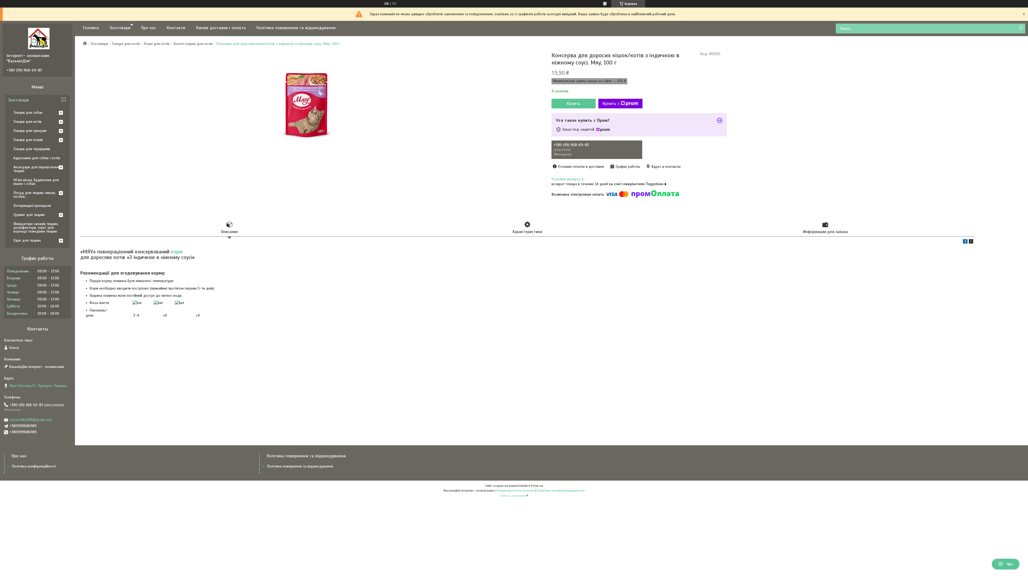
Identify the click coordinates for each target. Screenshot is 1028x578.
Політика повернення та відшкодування (295, 28)
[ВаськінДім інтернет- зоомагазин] (39, 38)
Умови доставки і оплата (221, 28)
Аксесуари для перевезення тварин (36, 169)
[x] (971, 242)
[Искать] (1020, 28)
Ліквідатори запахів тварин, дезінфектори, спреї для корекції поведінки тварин (35, 228)
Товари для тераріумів (31, 149)
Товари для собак (28, 112)
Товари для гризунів (30, 130)
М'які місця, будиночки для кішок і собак (36, 182)
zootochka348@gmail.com (30, 419)
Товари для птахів (28, 140)
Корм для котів (156, 43)
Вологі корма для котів (193, 43)
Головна (91, 28)
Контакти (176, 28)
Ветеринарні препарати (32, 205)
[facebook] (965, 242)
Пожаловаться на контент (515, 490)
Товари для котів (126, 43)
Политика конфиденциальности (561, 490)
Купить (573, 103)
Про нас (148, 28)
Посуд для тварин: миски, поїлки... (34, 195)
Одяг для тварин (27, 240)
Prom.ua (537, 486)
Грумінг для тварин (29, 214)
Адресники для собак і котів (36, 158)
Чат (1009, 564)
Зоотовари (119, 28)
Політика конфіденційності (34, 466)
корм (177, 251)
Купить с (611, 103)
